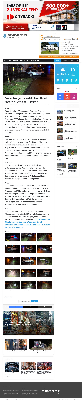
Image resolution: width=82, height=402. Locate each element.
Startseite (67, 399)
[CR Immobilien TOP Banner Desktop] (41, 16)
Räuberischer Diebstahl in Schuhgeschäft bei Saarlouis (61, 158)
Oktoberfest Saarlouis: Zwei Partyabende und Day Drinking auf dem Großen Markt (44, 372)
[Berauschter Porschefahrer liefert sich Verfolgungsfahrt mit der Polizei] (12, 367)
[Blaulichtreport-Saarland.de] (15, 36)
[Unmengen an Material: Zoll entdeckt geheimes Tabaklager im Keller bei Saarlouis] (60, 137)
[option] (28, 323)
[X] (30, 307)
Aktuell (7, 318)
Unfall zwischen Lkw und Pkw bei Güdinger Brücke (72, 171)
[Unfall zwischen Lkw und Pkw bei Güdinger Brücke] (72, 166)
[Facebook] (16, 307)
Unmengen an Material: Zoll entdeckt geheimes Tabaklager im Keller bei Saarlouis (18, 324)
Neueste (73, 105)
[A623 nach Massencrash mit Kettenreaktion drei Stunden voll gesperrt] (61, 165)
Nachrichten (8, 60)
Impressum (72, 399)
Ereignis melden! (25, 60)
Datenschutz (76, 399)
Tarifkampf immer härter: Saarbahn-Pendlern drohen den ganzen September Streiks (70, 111)
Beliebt (60, 105)
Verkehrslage (35, 60)
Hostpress (25, 399)
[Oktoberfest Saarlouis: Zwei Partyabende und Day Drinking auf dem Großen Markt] (44, 366)
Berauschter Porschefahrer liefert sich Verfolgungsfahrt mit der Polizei (11, 374)
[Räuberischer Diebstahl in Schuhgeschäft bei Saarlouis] (61, 152)
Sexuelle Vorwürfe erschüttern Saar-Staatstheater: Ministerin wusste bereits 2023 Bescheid (70, 117)
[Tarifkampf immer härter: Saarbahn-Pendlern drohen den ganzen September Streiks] (60, 112)
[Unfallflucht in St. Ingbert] (72, 152)
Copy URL (35, 301)
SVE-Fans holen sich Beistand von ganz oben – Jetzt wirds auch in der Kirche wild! (28, 372)
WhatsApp (57, 60)
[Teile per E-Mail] (45, 307)
